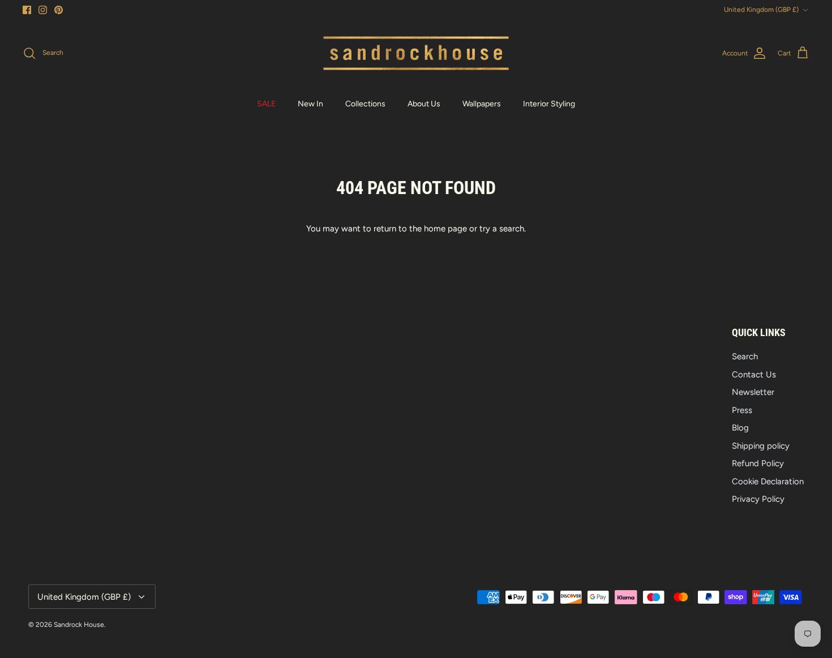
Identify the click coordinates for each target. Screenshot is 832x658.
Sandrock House (79, 625)
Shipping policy (761, 446)
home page (445, 228)
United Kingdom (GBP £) (761, 10)
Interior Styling (549, 104)
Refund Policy (758, 463)
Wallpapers (481, 104)
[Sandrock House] (416, 53)
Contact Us (754, 374)
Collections (365, 104)
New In (310, 104)
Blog (740, 428)
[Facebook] (27, 10)
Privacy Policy (758, 499)
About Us (424, 104)
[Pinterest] (58, 10)
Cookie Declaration (768, 481)
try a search (501, 228)
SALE (266, 104)
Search (745, 356)
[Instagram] (42, 10)
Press (742, 410)
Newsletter (753, 392)
